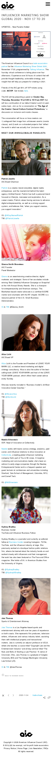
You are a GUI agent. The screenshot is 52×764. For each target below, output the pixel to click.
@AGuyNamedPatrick (14, 215)
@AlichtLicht (10, 397)
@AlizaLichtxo (11, 394)
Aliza (4, 363)
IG (3, 307)
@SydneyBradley (12, 569)
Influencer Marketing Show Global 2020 (30, 66)
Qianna (4, 276)
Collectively (6, 454)
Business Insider (16, 542)
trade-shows (37, 695)
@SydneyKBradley (13, 572)
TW (7, 307)
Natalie (4, 448)
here (26, 90)
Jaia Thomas (7, 627)
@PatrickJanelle (12, 218)
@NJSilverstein (11, 482)
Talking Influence (37, 69)
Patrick (4, 187)
